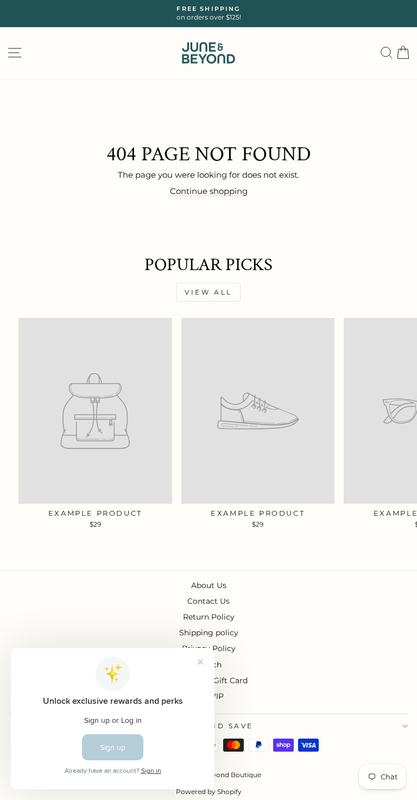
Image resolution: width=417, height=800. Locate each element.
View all (208, 292)
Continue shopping (209, 191)
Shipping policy (208, 632)
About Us (208, 585)
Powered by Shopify (209, 792)
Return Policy (209, 616)
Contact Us (208, 601)
